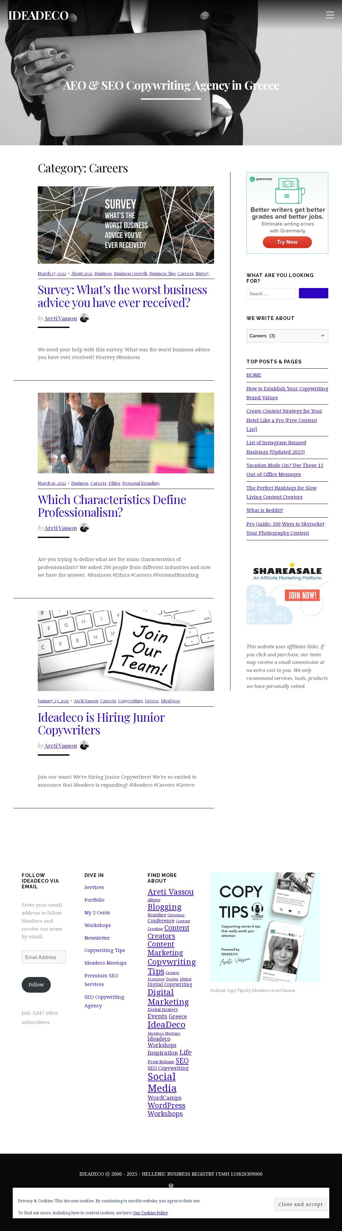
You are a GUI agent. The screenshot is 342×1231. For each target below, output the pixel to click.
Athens (154, 900)
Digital (185, 979)
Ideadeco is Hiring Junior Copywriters (101, 723)
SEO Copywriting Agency (104, 1001)
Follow (36, 984)
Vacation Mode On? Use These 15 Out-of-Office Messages (284, 470)
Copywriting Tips (104, 950)
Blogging (164, 907)
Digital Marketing (168, 997)
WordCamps (164, 1097)
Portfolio (94, 900)
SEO (182, 1061)
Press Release (161, 1061)
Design (172, 979)
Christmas (176, 915)
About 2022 (82, 273)
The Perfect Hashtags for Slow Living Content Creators (281, 492)
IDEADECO (38, 15)
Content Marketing (165, 948)
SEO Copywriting (168, 1068)
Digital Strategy (163, 1009)
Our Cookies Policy (150, 1213)
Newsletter (97, 938)
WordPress (166, 1105)
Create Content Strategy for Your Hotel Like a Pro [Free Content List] (284, 420)
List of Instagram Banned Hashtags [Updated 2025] (276, 447)
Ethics (114, 483)
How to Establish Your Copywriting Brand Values (287, 393)
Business (103, 273)
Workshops (97, 925)
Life (185, 1052)
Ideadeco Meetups (105, 963)
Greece (152, 700)
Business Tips (162, 273)
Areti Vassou (60, 318)
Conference (161, 921)
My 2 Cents (97, 912)
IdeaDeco (170, 700)
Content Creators (168, 932)
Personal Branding (141, 483)
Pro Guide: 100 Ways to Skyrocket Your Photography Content (285, 528)
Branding (157, 915)
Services (94, 887)
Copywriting (130, 700)
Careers (186, 273)
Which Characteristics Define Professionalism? (112, 505)
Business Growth (130, 273)
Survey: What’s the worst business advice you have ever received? (122, 295)
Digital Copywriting (170, 984)
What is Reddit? (264, 510)
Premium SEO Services (101, 980)
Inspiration (163, 1052)
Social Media (162, 1082)
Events (157, 1016)
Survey (202, 273)
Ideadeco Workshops (162, 1042)
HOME (253, 375)
